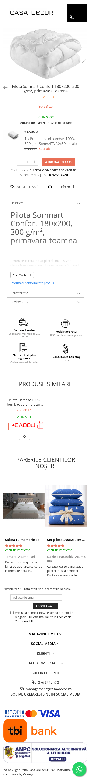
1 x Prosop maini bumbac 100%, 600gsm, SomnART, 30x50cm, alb (50, 141)
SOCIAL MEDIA (43, 643)
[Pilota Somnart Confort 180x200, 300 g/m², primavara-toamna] (46, 54)
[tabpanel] (46, 54)
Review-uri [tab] (20, 302)
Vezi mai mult (22, 275)
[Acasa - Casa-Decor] (31, 13)
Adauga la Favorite (27, 187)
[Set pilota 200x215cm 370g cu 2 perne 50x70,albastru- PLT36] (67, 506)
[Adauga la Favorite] (24, 436)
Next (84, 58)
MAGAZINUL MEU (43, 634)
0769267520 (48, 682)
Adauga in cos (58, 161)
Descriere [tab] (17, 203)
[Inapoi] (3, 88)
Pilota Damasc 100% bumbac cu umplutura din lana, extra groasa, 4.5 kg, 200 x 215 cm (24, 402)
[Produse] (73, 9)
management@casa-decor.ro (48, 689)
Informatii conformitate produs (32, 283)
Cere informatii (63, 187)
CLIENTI (44, 653)
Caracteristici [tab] (19, 293)
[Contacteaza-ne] (72, 17)
